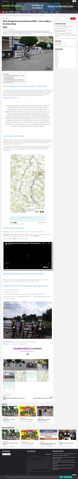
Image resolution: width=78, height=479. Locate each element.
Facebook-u (36, 236)
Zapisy (24, 12)
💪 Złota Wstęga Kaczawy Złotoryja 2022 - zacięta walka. (14, 75)
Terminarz (46, 12)
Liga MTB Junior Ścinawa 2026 (26, 419)
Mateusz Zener (6, 97)
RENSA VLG (5, 344)
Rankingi (34, 12)
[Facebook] (73, 1)
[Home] (3, 12)
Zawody (29, 12)
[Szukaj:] (62, 18)
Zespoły (52, 12)
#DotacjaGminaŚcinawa (8, 341)
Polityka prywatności (68, 477)
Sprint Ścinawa (12, 5)
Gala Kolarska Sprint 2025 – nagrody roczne (63, 33)
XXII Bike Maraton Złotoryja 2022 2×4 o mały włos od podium (14, 398)
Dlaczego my (18, 12)
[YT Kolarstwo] (75, 1)
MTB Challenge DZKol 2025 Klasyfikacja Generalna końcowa (63, 465)
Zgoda (61, 477)
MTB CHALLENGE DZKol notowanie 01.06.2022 (42, 397)
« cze (28, 473)
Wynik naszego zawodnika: (9, 78)
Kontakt (57, 12)
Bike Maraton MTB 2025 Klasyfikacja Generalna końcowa (62, 468)
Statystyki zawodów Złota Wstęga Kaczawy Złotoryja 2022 (14, 81)
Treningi (56, 59)
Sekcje (56, 55)
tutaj (13, 298)
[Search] (75, 12)
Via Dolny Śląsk (7, 394)
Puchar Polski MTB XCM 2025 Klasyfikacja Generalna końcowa (63, 462)
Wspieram (11, 12)
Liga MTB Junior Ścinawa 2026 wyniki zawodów (64, 26)
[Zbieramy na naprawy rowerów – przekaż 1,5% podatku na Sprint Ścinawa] (48, 435)
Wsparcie (57, 61)
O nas (6, 12)
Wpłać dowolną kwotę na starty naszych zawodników (13, 79)
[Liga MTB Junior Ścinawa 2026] (29, 435)
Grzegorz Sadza (11, 29)
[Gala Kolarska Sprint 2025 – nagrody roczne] (67, 435)
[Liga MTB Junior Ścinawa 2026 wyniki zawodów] (11, 435)
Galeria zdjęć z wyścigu (8, 82)
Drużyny (7, 18)
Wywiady (40, 12)
